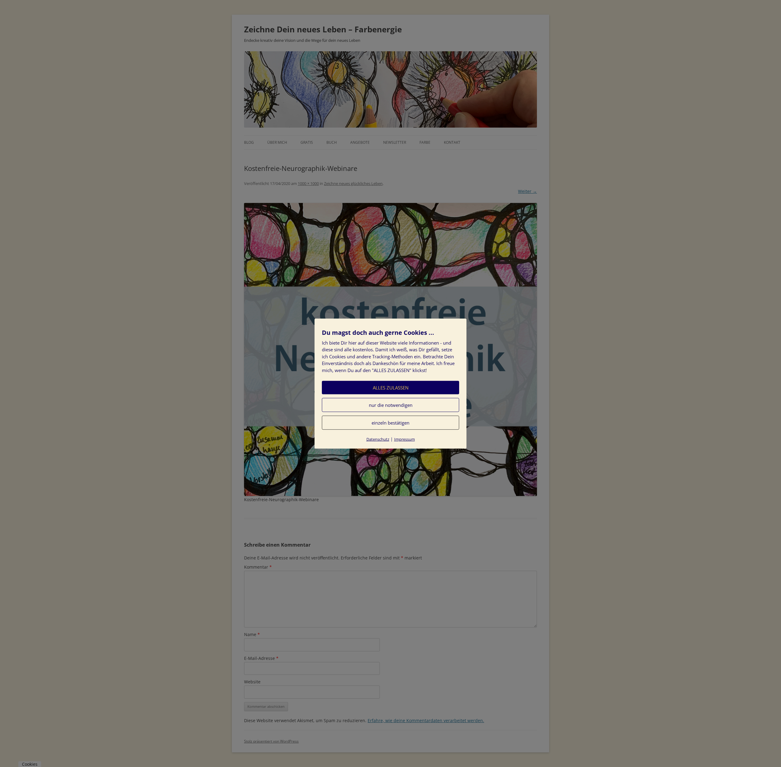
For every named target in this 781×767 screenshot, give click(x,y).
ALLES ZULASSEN (390, 388)
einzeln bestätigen (390, 423)
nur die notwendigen (390, 405)
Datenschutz (377, 439)
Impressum (404, 439)
